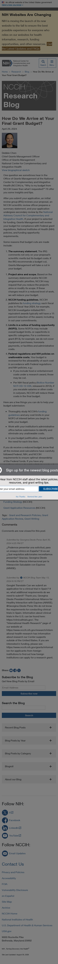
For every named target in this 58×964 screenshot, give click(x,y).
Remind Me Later (35, 496)
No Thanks (20, 496)
